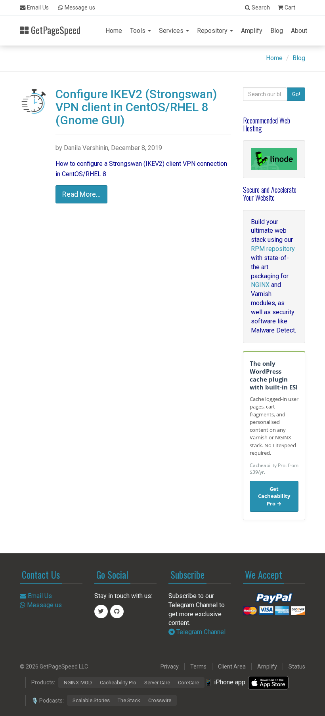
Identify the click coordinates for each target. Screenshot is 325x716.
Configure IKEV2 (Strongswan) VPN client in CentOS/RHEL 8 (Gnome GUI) (136, 107)
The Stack (129, 700)
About (299, 30)
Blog (276, 30)
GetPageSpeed (54, 29)
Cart (289, 7)
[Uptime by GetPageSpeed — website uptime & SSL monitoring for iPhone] (268, 682)
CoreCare (188, 683)
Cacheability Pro (118, 683)
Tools (138, 30)
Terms (198, 666)
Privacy (170, 666)
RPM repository (273, 249)
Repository (213, 30)
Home (113, 30)
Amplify (251, 30)
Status (297, 666)
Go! (296, 94)
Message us (79, 7)
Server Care (157, 683)
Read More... (81, 194)
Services (172, 30)
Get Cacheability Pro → (274, 496)
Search (260, 7)
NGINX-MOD (78, 683)
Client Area (232, 666)
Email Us (37, 7)
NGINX (260, 285)
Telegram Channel (200, 632)
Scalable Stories (91, 700)
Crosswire (159, 700)
